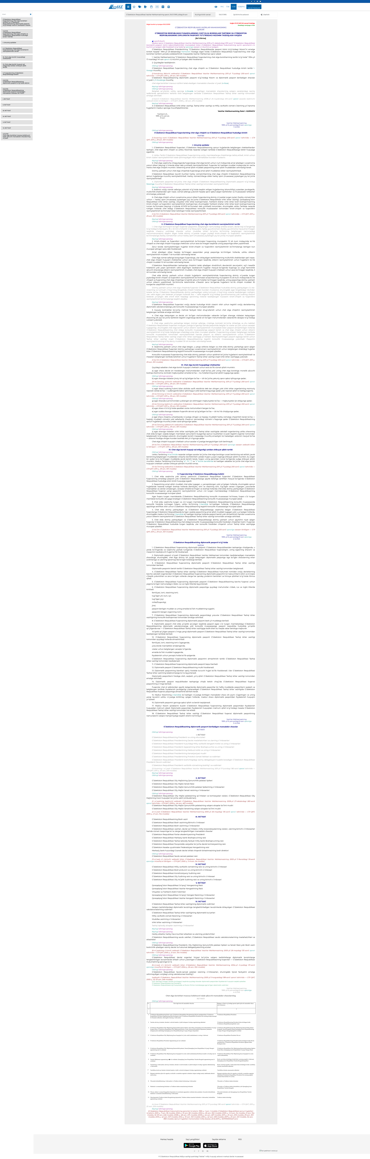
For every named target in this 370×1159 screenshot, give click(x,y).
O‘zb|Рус (241, 7)
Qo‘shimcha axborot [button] (241, 15)
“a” (184, 461)
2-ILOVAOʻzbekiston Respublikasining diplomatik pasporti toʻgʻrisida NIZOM (16, 81)
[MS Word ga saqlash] (163, 7)
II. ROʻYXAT (6, 105)
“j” (191, 461)
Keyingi (155, 86)
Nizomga (150, 184)
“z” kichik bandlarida (204, 461)
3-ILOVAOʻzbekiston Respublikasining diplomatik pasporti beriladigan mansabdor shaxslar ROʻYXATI (14, 91)
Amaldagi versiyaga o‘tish (246, 25)
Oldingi (155, 66)
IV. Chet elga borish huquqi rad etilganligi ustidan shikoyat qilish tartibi (14, 65)
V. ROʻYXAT (6, 122)
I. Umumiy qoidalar (9, 42)
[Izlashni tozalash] (31, 14)
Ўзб (228, 7)
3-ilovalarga (160, 80)
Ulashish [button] (266, 15)
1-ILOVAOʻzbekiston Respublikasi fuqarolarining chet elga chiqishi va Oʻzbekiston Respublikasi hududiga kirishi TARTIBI (15, 34)
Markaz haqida (166, 1139)
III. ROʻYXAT (7, 110)
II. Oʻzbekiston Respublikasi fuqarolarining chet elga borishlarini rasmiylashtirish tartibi (15, 49)
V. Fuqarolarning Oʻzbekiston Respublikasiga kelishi (13, 73)
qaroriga (190, 47)
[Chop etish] (169, 7)
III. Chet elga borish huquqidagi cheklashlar (14, 57)
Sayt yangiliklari (193, 1139)
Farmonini (186, 52)
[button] (17, 22)
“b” (188, 461)
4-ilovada (189, 91)
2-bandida (204, 504)
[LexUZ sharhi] (145, 7)
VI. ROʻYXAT (7, 128)
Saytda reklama (219, 1139)
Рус (222, 7)
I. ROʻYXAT (6, 99)
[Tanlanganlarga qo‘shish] (134, 7)
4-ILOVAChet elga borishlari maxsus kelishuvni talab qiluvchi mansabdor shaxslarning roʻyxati (16, 136)
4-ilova (225, 83)
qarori (167, 59)
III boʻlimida (173, 454)
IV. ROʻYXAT (7, 116)
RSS (240, 1139)
